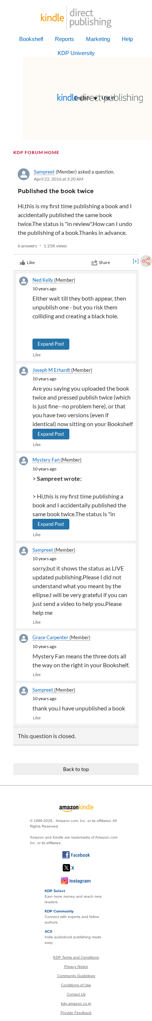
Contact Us (76, 994)
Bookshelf (31, 39)
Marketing (98, 39)
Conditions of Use (76, 985)
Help (127, 39)
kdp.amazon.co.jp (76, 1003)
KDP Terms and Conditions (76, 957)
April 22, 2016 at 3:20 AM (58, 179)
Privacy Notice (76, 967)
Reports (64, 39)
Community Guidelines (76, 976)
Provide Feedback (76, 1013)
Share (104, 262)
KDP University (76, 53)
